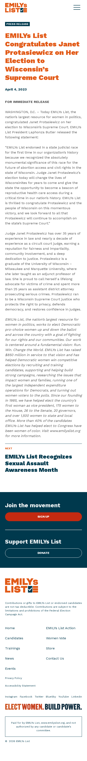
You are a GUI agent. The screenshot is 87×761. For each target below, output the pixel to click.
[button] (77, 7)
